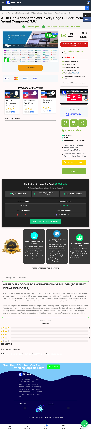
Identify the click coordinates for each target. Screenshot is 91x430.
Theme (10, 13)
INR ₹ (86, 15)
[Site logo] (14, 2)
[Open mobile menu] (3, 2)
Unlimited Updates (74, 194)
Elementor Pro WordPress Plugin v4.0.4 (30, 103)
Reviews (22, 277)
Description (10, 277)
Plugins (26, 106)
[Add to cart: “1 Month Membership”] (16, 93)
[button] (74, 162)
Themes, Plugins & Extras (46, 194)
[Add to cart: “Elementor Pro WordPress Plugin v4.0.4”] (35, 93)
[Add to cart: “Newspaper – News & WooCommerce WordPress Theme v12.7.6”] (53, 93)
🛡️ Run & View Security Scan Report (74, 44)
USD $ (86, 19)
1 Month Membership (11, 102)
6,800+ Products (19, 194)
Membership (10, 106)
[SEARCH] (87, 8)
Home (3, 13)
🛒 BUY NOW (30, 67)
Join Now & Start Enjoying (45, 222)
